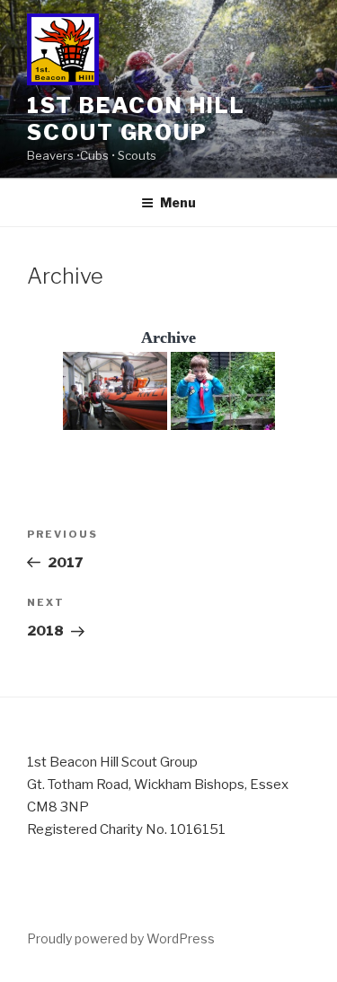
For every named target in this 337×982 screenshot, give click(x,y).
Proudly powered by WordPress (121, 938)
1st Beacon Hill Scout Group (136, 118)
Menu (178, 202)
